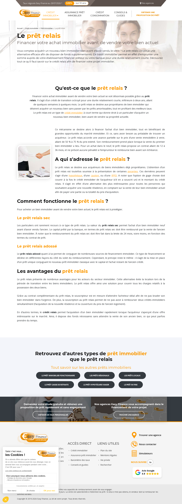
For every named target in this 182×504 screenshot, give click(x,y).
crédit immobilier (73, 112)
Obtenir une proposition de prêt (147, 13)
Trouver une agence (129, 415)
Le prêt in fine (130, 384)
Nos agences (147, 3)
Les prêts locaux (132, 375)
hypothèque (75, 175)
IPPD (114, 175)
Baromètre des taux (80, 460)
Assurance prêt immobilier (75, 14)
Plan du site (106, 450)
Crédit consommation (99, 14)
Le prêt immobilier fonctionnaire (58, 375)
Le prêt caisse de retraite (56, 384)
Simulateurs (146, 453)
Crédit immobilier (50, 14)
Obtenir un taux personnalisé (53, 415)
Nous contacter (147, 444)
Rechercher (106, 464)
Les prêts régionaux (99, 375)
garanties (133, 171)
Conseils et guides (79, 464)
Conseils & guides (120, 14)
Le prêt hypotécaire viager (96, 384)
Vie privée (105, 460)
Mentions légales (108, 455)
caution (95, 175)
